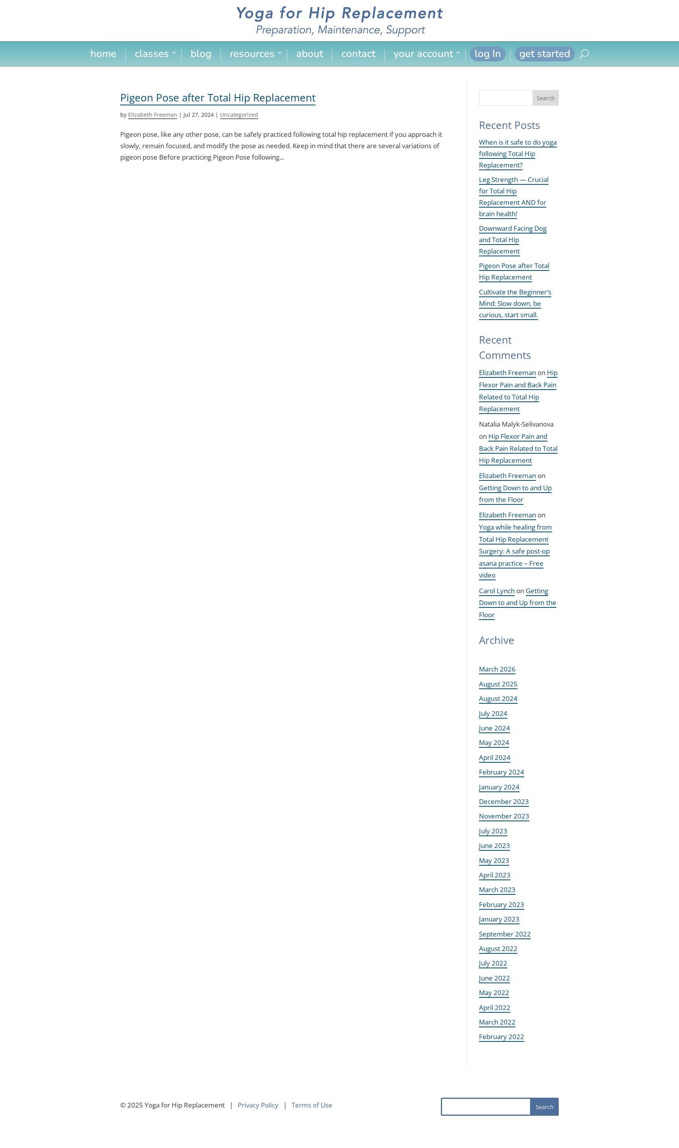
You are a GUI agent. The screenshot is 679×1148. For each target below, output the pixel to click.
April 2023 (494, 874)
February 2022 (501, 1036)
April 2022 (494, 1007)
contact (358, 55)
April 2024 (494, 757)
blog (201, 55)
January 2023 (499, 919)
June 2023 (494, 845)
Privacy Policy (258, 1104)
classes (152, 55)
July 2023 (493, 830)
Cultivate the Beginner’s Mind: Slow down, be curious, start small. (515, 303)
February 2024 (501, 771)
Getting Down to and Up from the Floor (517, 602)
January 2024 (499, 786)
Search (546, 98)
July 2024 (493, 713)
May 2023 (494, 860)
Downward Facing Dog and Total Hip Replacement (513, 240)
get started (544, 54)
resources (252, 55)
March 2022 (497, 1022)
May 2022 (494, 992)
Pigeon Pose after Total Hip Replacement (218, 97)
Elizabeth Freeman (152, 114)
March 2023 (497, 889)
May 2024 (494, 742)
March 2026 (497, 668)
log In (488, 54)
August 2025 (498, 683)
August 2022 (498, 948)
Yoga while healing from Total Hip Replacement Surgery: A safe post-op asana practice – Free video (515, 551)
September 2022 (505, 933)
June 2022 (494, 977)
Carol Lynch (497, 590)
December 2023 (504, 801)
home (103, 55)
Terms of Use (312, 1104)
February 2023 (501, 904)
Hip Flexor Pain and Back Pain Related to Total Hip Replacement (518, 448)
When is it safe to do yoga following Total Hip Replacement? (518, 153)
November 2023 (504, 816)
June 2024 (494, 727)
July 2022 (493, 963)
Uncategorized (239, 114)
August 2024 (498, 698)
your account (423, 55)
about (309, 55)
